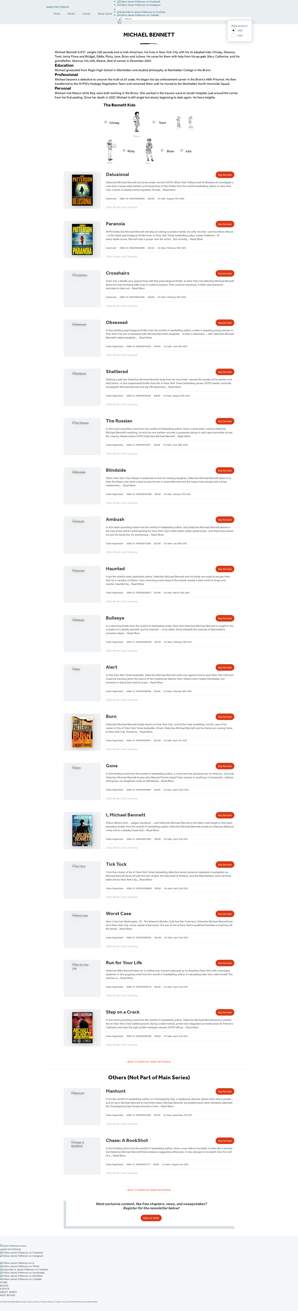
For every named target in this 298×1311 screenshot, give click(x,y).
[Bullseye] (82, 633)
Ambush (115, 519)
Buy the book (225, 174)
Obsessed (117, 322)
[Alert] (82, 682)
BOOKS (4, 1285)
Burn (111, 716)
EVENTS (4, 1288)
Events (86, 13)
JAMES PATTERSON (57, 7)
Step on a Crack (123, 1012)
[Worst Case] (82, 929)
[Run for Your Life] (82, 978)
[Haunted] (82, 584)
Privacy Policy (46, 1301)
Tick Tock (116, 864)
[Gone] (82, 781)
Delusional (117, 174)
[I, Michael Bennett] (82, 830)
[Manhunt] (82, 1106)
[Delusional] (82, 190)
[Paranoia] (82, 239)
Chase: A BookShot (127, 1140)
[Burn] (82, 732)
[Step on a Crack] (82, 1027)
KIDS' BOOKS (7, 1295)
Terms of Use (33, 1301)
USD (240, 30)
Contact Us (59, 1301)
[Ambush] (82, 535)
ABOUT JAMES (8, 1292)
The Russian (119, 421)
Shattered (117, 371)
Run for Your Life (124, 962)
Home (57, 13)
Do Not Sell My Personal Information (81, 1301)
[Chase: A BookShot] (82, 1156)
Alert (111, 667)
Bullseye (115, 618)
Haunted (115, 568)
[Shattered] (82, 387)
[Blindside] (82, 485)
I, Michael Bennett (125, 815)
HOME (3, 1282)
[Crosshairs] (82, 288)
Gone (112, 766)
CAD (240, 35)
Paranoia (115, 224)
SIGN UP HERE (151, 1218)
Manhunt (116, 1091)
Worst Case (118, 913)
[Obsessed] (82, 338)
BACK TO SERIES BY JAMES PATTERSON (149, 1061)
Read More (169, 190)
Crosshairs (117, 273)
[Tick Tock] (82, 880)
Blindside (116, 470)
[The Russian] (82, 436)
